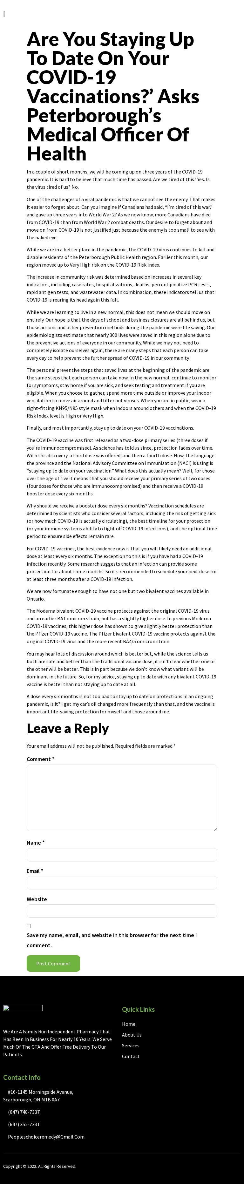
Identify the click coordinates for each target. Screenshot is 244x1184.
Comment (41, 759)
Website (37, 899)
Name (36, 842)
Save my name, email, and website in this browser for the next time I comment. (112, 940)
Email (35, 870)
